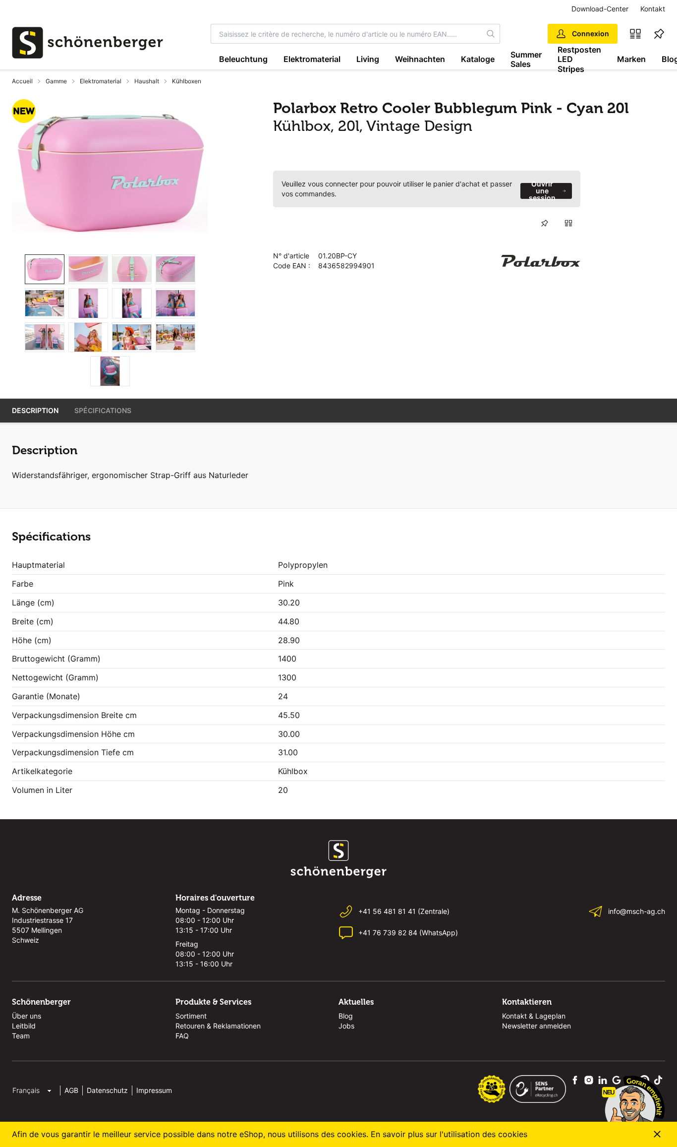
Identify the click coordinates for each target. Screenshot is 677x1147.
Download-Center (599, 8)
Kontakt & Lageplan (533, 1016)
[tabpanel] (110, 172)
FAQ (182, 1035)
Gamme (56, 81)
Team (21, 1035)
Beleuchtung (243, 59)
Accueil (22, 81)
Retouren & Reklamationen (218, 1026)
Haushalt (146, 81)
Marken (631, 59)
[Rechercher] (491, 34)
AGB (71, 1090)
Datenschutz (107, 1090)
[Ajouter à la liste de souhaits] (545, 223)
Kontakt (652, 8)
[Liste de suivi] (659, 34)
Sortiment (191, 1016)
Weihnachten (420, 59)
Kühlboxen (186, 81)
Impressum (154, 1090)
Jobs (346, 1026)
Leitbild (24, 1026)
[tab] (44, 269)
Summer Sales (526, 59)
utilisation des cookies (485, 1134)
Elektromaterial (311, 59)
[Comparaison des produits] (635, 34)
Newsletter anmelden (536, 1026)
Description (35, 410)
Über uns (26, 1016)
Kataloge (478, 59)
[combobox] (346, 34)
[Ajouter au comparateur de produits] (568, 223)
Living (367, 59)
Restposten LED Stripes (579, 59)
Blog (345, 1016)
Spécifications (102, 410)
